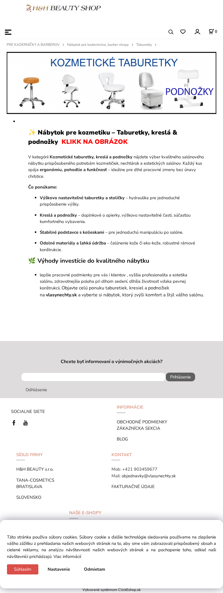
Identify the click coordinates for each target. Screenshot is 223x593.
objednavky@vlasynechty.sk (149, 476)
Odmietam (94, 569)
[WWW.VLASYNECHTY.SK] (64, 8)
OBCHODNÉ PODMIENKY (142, 422)
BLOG (122, 439)
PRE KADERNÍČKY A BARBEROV (33, 44)
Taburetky (144, 44)
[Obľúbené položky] (183, 32)
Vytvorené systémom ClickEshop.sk (111, 589)
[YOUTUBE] (25, 422)
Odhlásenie (36, 390)
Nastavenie (59, 569)
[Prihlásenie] (197, 31)
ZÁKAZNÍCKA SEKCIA (140, 428)
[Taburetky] (111, 83)
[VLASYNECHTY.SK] (15, 422)
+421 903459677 (139, 469)
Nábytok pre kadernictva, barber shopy (98, 44)
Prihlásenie (180, 377)
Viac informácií (67, 556)
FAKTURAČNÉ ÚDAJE (133, 486)
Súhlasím (22, 569)
